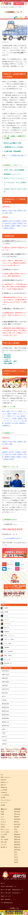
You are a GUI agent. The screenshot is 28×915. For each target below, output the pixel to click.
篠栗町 (7, 226)
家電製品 (3, 826)
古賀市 (14, 223)
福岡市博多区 (17, 811)
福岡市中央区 (17, 814)
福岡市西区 (16, 826)
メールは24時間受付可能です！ (12, 538)
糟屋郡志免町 (17, 839)
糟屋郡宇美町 (17, 849)
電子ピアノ (3, 824)
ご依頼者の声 (4, 792)
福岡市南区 (16, 821)
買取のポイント (4, 782)
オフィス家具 (4, 834)
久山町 (24, 226)
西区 (10, 213)
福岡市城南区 (17, 819)
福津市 (20, 223)
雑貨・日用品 (4, 842)
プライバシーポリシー (6, 800)
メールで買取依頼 (5, 794)
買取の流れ (3, 779)
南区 (15, 210)
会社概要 (3, 805)
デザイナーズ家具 (16, 411)
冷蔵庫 (2, 811)
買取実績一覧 (4, 787)
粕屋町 (6, 228)
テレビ (2, 816)
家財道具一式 (4, 847)
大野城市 (18, 221)
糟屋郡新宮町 (17, 837)
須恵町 (18, 226)
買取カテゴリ (4, 809)
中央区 (10, 210)
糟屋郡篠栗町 (17, 844)
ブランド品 (3, 844)
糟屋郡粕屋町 (17, 834)
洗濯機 (2, 814)
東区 (6, 213)
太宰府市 (16, 859)
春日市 (11, 221)
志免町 (13, 226)
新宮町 (11, 228)
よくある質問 (4, 789)
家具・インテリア (5, 829)
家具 (3, 411)
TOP (2, 774)
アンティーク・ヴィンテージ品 (14, 421)
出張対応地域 (17, 809)
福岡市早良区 (17, 824)
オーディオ (3, 821)
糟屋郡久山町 (17, 847)
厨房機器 (3, 837)
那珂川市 (8, 223)
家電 (7, 411)
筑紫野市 (5, 221)
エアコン (3, 819)
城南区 (20, 210)
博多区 (4, 210)
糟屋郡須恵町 (17, 842)
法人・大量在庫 (4, 839)
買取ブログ (3, 784)
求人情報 (3, 797)
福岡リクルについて (5, 777)
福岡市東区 (16, 816)
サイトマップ (4, 802)
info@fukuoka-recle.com (8, 902)
